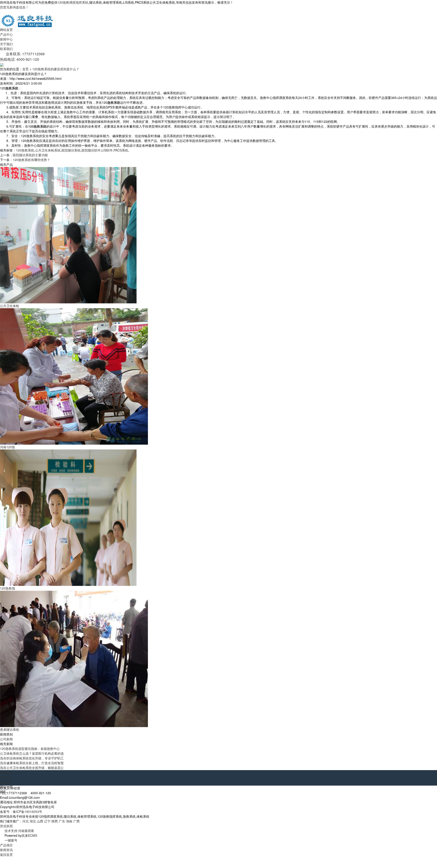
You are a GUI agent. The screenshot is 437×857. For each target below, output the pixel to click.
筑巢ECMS (29, 835)
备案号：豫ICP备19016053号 (21, 811)
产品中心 (6, 34)
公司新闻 (6, 739)
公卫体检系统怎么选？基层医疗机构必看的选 (32, 753)
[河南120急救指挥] (74, 376)
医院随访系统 (71, 150)
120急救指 (7, 588)
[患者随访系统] (74, 658)
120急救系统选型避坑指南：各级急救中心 (30, 748)
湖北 (33, 821)
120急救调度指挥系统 (72, 2)
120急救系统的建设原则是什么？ (55, 69)
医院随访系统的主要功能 (30, 155)
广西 (76, 821)
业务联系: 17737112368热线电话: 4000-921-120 (22, 56)
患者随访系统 (9, 729)
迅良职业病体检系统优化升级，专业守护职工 (32, 758)
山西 (40, 821)
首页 (25, 69)
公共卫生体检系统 (48, 150)
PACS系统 (121, 150)
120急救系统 (25, 150)
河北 (25, 821)
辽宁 (47, 821)
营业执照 (6, 826)
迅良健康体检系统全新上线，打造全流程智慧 (32, 763)
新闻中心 (6, 39)
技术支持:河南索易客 (19, 830)
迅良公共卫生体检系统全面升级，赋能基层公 (32, 767)
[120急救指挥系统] (68, 517)
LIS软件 (107, 150)
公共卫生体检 (9, 305)
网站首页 (6, 29)
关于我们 (6, 44)
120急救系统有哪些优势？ (31, 159)
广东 (62, 821)
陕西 (54, 821)
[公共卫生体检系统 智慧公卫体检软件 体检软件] (68, 234)
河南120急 (7, 447)
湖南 (69, 821)
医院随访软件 (91, 150)
